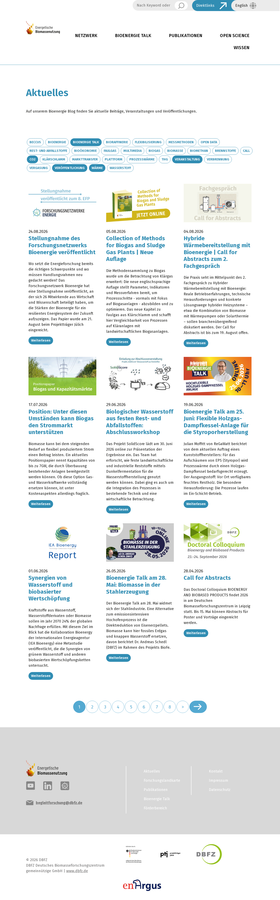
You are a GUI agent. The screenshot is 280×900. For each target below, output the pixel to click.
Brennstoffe (225, 151)
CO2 (32, 159)
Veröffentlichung (70, 168)
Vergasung (39, 168)
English (241, 5)
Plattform (113, 159)
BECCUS (35, 142)
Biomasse (175, 151)
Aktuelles (152, 771)
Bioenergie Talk (133, 35)
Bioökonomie (85, 151)
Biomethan (199, 151)
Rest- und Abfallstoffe (48, 151)
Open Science (234, 35)
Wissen (241, 47)
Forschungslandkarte (162, 780)
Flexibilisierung (148, 142)
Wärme (97, 168)
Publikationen (186, 35)
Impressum (218, 780)
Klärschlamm (53, 159)
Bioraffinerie (117, 142)
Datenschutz (219, 789)
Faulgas (110, 151)
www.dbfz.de (77, 871)
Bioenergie (57, 142)
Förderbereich (155, 808)
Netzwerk (86, 35)
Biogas (154, 151)
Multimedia (132, 151)
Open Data (209, 142)
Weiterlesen (40, 340)
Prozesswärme (142, 159)
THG (165, 159)
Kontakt (216, 771)
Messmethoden (181, 142)
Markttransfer (85, 159)
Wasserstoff (120, 168)
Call (246, 151)
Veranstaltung (187, 159)
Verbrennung (218, 159)
